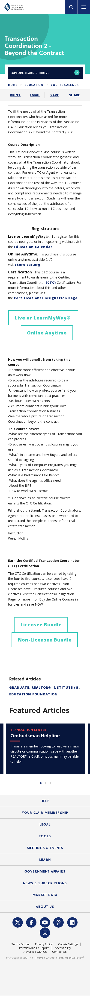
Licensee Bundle (41, 624)
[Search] (71, 7)
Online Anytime (47, 333)
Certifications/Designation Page (46, 298)
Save (54, 95)
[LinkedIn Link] (72, 922)
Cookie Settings (68, 944)
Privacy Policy (44, 944)
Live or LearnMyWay (43, 318)
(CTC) (51, 282)
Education (34, 85)
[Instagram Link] (45, 932)
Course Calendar (66, 85)
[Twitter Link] (17, 922)
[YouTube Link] (45, 922)
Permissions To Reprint (34, 948)
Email (35, 95)
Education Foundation (33, 694)
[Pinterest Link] (58, 922)
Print (15, 95)
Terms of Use (21, 944)
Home (12, 85)
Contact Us (59, 952)
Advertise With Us (35, 952)
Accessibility (63, 948)
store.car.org (27, 264)
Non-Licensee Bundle (45, 640)
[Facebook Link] (31, 922)
